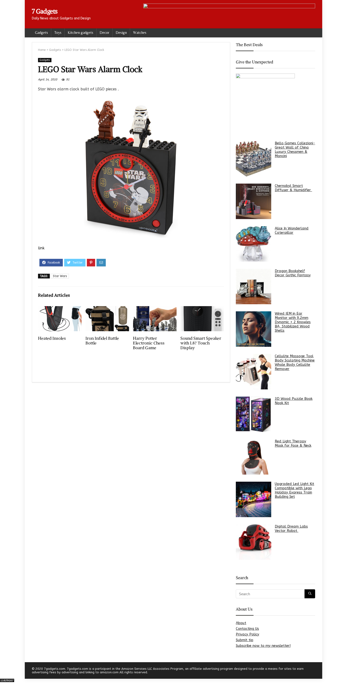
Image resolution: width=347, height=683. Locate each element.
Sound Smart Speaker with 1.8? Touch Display (200, 343)
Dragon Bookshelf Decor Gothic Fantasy (293, 273)
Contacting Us (247, 628)
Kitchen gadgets (80, 32)
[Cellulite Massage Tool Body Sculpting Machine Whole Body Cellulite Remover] (253, 371)
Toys (57, 32)
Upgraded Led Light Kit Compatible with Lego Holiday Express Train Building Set (294, 490)
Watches (139, 32)
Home (42, 50)
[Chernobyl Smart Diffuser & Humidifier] (253, 201)
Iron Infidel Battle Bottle (102, 341)
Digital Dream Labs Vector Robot (291, 528)
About (241, 623)
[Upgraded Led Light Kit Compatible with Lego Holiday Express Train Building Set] (253, 499)
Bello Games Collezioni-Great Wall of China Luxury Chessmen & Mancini (295, 149)
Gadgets (41, 32)
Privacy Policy (247, 634)
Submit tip (244, 640)
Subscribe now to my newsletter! (263, 645)
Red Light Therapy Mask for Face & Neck (293, 443)
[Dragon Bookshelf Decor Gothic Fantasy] (253, 286)
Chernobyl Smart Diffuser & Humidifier (293, 188)
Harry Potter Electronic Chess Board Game (149, 343)
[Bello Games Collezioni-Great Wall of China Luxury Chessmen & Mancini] (253, 158)
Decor (104, 32)
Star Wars (60, 276)
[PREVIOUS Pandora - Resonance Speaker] (4, 671)
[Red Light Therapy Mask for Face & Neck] (253, 457)
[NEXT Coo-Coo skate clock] (342, 671)
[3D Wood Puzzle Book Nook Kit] (253, 414)
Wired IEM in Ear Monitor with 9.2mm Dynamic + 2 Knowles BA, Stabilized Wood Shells (293, 322)
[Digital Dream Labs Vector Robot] (253, 542)
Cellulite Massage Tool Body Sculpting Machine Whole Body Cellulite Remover (295, 362)
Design (121, 32)
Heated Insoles (52, 338)
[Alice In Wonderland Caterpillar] (253, 244)
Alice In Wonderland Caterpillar (292, 230)
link (41, 248)
